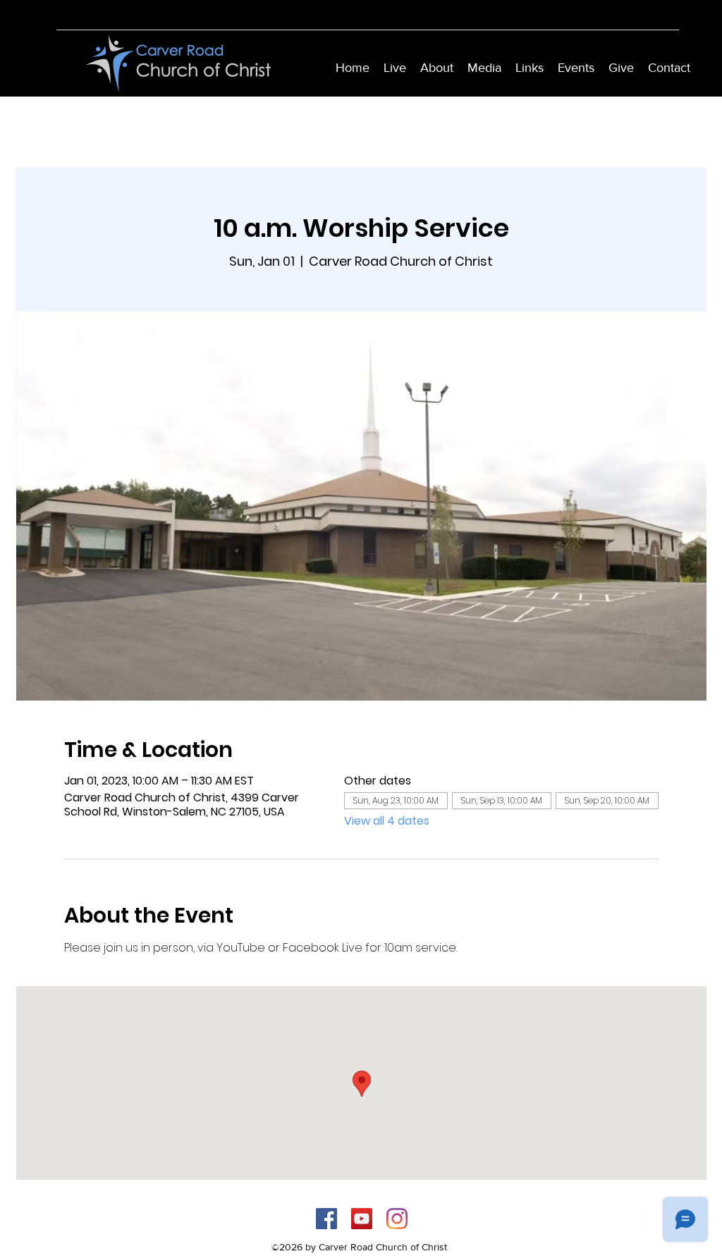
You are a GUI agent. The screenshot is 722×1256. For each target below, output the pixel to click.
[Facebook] (326, 1218)
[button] (436, 68)
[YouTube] (361, 1218)
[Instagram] (397, 1218)
